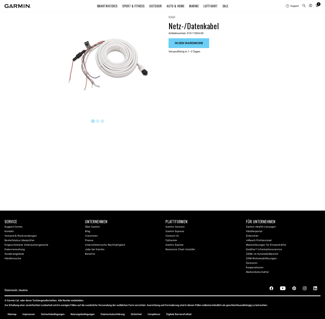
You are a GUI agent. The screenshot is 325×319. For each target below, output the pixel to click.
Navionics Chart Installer (180, 249)
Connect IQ (172, 235)
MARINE (194, 6)
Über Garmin (92, 226)
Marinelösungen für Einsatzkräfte (266, 244)
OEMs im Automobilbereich (262, 253)
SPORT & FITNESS (133, 6)
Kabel (172, 16)
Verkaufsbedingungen (53, 314)
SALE (225, 6)
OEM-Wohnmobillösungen (261, 258)
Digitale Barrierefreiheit (178, 314)
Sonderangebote (14, 253)
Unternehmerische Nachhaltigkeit (105, 244)
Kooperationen (254, 267)
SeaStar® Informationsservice (264, 249)
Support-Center (14, 226)
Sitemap (12, 314)
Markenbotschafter (257, 272)
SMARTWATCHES (107, 6)
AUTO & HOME (175, 6)
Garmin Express (175, 231)
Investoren (91, 235)
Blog (87, 231)
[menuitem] (292, 6)
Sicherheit (136, 314)
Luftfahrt (211, 6)
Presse (89, 240)
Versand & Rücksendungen (21, 235)
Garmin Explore (175, 244)
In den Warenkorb (189, 43)
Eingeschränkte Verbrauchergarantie (26, 244)
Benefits (90, 253)
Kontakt (9, 231)
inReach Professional (259, 240)
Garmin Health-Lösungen (261, 226)
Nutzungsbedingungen (83, 314)
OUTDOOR (155, 6)
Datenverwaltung (15, 249)
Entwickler (252, 235)
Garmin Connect (175, 226)
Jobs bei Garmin (95, 249)
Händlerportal (254, 231)
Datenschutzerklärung (113, 314)
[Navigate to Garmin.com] (18, 6)
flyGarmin (171, 240)
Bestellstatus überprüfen (19, 240)
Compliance (154, 314)
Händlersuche (13, 258)
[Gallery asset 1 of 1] (108, 61)
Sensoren (251, 262)
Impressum (28, 314)
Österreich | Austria (16, 290)
